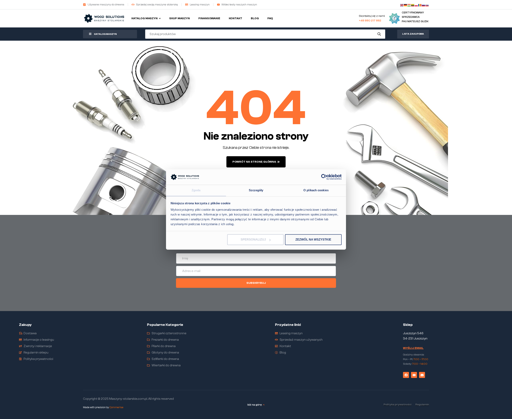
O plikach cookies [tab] (316, 190)
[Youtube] (414, 375)
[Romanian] (420, 4)
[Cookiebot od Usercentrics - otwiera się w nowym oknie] (324, 177)
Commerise (116, 407)
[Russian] (423, 4)
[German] (405, 4)
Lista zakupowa (413, 33)
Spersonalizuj (253, 239)
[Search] (379, 34)
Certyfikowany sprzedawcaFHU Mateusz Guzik (415, 17)
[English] (402, 4)
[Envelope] (422, 375)
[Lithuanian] (413, 4)
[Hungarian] (409, 4)
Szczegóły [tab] (256, 190)
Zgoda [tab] (196, 190)
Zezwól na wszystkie (313, 239)
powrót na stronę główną (254, 161)
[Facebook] (406, 375)
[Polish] (416, 4)
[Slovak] (427, 4)
